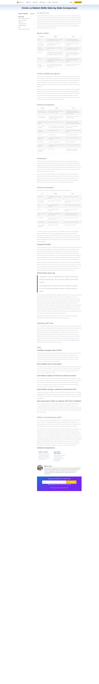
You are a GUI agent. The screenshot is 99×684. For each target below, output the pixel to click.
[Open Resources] (58, 2)
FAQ (19, 27)
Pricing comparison (22, 23)
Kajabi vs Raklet (43, 452)
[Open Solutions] (30, 2)
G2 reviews (52, 295)
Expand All (32, 13)
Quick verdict (21, 16)
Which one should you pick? (24, 29)
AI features (20, 22)
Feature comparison (22, 20)
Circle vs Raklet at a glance (23, 18)
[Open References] (45, 2)
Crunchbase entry (75, 259)
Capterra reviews (61, 295)
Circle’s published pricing (45, 237)
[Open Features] (37, 2)
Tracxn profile (65, 259)
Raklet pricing (51, 48)
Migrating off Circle (22, 25)
